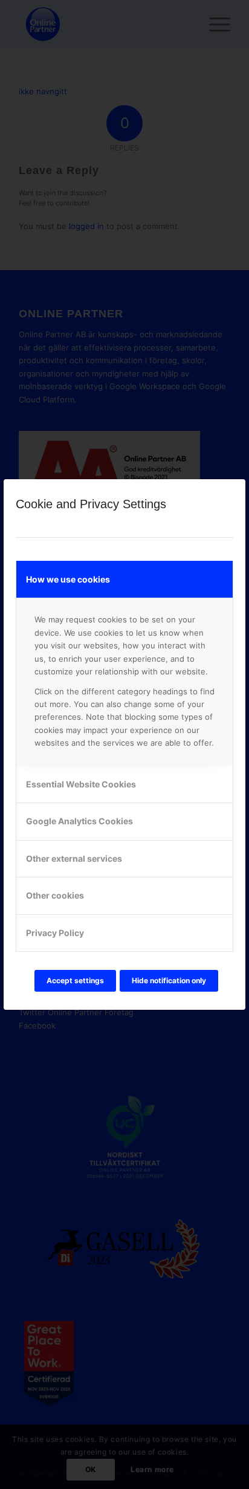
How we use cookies (68, 579)
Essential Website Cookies (81, 784)
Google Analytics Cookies (79, 821)
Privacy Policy (55, 933)
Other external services (74, 858)
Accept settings (75, 980)
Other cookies (55, 895)
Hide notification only (169, 980)
